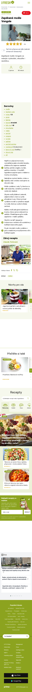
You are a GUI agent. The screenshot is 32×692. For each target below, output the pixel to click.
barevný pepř (10, 150)
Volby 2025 (17, 619)
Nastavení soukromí (18, 668)
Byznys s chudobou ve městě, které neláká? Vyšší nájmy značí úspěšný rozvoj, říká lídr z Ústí (15, 569)
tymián (8, 139)
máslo (8, 131)
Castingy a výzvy (20, 650)
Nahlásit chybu (7, 667)
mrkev (8, 114)
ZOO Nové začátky (12, 616)
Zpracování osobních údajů (20, 656)
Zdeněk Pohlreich (6, 14)
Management (19, 644)
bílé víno (8, 125)
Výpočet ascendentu (22, 624)
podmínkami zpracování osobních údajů (13, 517)
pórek (7, 117)
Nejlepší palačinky (21, 627)
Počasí (13, 613)
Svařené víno (25, 619)
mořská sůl (9, 147)
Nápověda (18, 660)
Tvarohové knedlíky (11, 627)
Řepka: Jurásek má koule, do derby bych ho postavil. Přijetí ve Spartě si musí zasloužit (14, 578)
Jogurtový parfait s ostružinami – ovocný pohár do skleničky (14, 307)
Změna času (24, 611)
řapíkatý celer (10, 112)
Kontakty (18, 652)
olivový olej (9, 152)
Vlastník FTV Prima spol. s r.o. (9, 663)
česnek (8, 123)
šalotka (8, 120)
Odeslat (27, 512)
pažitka (8, 141)
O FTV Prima (7, 644)
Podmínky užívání (8, 655)
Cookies (6, 660)
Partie (9, 613)
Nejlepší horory (8, 611)
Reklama (6, 650)
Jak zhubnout (11, 608)
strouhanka (9, 128)
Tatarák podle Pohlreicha (12, 621)
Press (17, 647)
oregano (8, 136)
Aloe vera (22, 621)
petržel (8, 133)
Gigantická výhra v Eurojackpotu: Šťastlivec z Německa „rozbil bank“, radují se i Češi (15, 587)
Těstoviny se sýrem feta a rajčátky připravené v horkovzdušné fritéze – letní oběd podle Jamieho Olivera (15, 464)
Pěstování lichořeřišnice (10, 624)
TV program (16, 611)
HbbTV (5, 652)
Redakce (18, 663)
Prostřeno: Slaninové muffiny (13, 375)
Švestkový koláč (16, 630)
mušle (8, 109)
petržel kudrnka (11, 144)
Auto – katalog (21, 616)
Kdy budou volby (20, 613)
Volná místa (7, 647)
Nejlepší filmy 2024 (20, 608)
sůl (7, 155)
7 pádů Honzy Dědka (8, 619)
